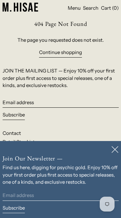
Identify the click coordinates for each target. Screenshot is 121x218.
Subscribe (14, 115)
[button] (90, 8)
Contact (12, 133)
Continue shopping (60, 52)
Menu (74, 8)
